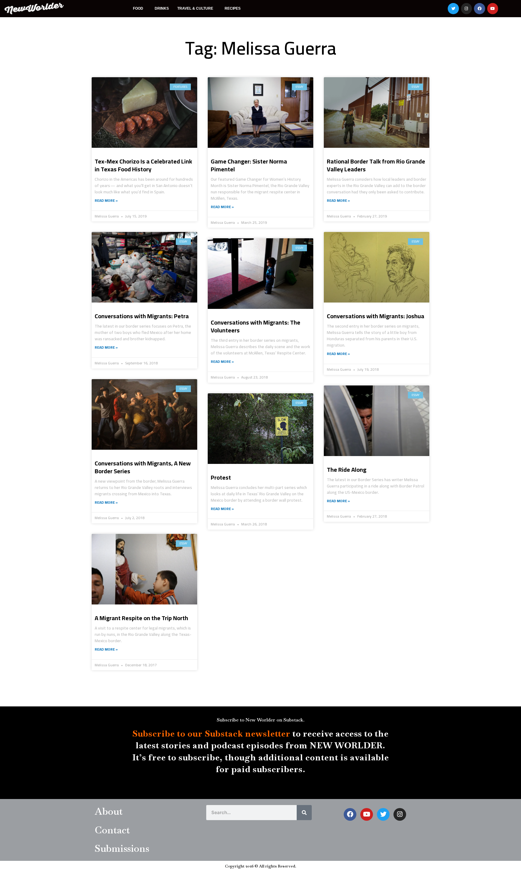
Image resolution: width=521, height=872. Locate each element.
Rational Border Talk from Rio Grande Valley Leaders (376, 165)
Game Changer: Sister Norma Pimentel (249, 165)
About (109, 811)
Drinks (162, 8)
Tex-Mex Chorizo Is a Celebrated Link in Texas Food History (143, 165)
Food (138, 8)
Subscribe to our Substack (187, 733)
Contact (112, 830)
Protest (221, 477)
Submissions (122, 848)
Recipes (233, 8)
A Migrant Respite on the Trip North (141, 617)
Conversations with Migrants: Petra (142, 316)
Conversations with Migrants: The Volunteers (255, 326)
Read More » (106, 200)
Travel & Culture (195, 8)
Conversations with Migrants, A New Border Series (143, 467)
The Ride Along (346, 469)
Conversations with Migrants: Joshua (375, 316)
